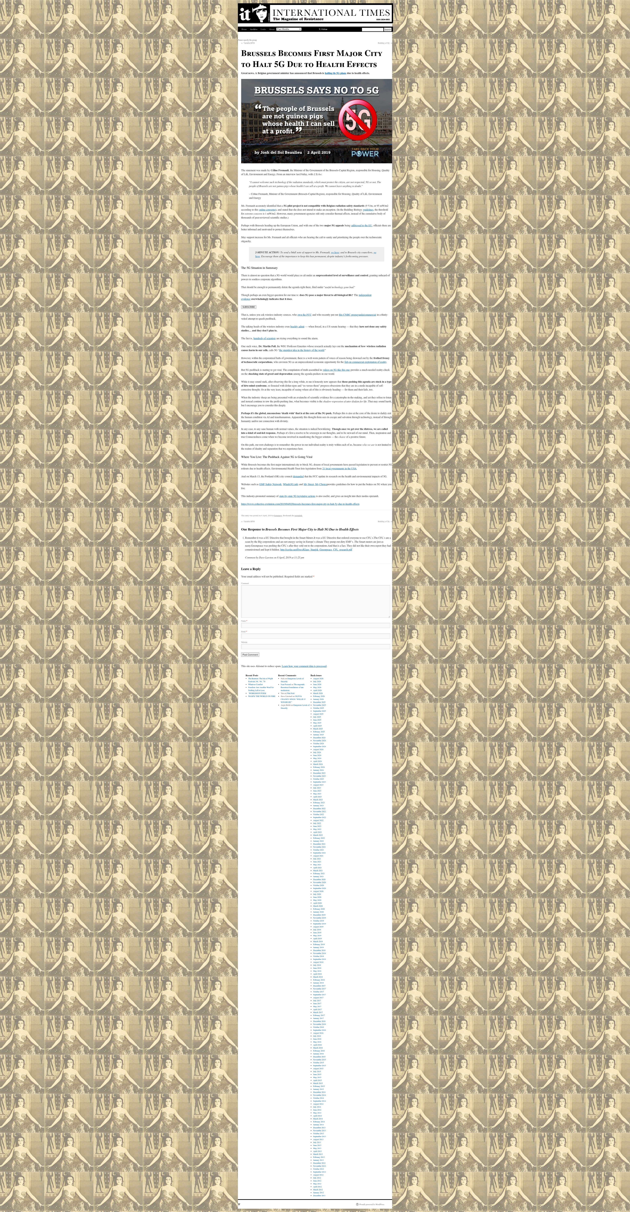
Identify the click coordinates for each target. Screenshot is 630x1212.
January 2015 (318, 1089)
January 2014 (318, 1124)
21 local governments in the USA (339, 468)
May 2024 (317, 758)
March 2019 (318, 941)
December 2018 (319, 950)
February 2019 (319, 944)
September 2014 (319, 1101)
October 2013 (318, 1133)
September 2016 (319, 1030)
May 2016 (317, 1041)
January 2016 (318, 1053)
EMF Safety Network (270, 484)
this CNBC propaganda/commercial (357, 314)
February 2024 (319, 767)
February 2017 (319, 1015)
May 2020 (317, 900)
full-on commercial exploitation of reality (365, 362)
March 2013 (318, 1154)
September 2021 (319, 852)
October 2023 (318, 779)
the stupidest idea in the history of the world (301, 350)
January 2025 (318, 734)
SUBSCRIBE (248, 307)
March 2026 (318, 693)
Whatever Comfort (255, 684)
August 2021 (318, 855)
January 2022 (318, 841)
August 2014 (318, 1104)
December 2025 (319, 702)
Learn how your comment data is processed (304, 666)
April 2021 (317, 867)
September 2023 (319, 781)
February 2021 (319, 873)
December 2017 (319, 985)
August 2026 (318, 678)
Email (244, 631)
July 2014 (317, 1106)
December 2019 (319, 914)
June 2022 (317, 826)
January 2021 (318, 876)
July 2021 (317, 858)
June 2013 (317, 1145)
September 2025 (319, 711)
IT (239, 1204)
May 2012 (317, 1183)
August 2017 (318, 997)
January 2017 (318, 1018)
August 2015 (318, 1068)
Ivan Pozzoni (286, 684)
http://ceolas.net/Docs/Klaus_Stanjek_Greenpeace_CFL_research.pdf (316, 549)
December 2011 (319, 1195)
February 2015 (319, 1086)
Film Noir (290, 693)
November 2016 (319, 1024)
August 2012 (318, 1174)
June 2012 (317, 1180)
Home (244, 29)
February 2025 (319, 731)
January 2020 (318, 911)
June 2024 (317, 755)
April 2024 (317, 761)
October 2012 (318, 1169)
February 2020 (319, 909)
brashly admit (297, 326)
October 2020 (318, 885)
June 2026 (317, 684)
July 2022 (317, 823)
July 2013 (317, 1142)
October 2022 (318, 814)
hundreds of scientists (264, 338)
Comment (245, 583)
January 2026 (318, 699)
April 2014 (317, 1115)
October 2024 (318, 743)
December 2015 (319, 1056)
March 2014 (318, 1118)
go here (335, 252)
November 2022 (319, 811)
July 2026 (317, 681)
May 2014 (317, 1112)
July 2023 (317, 787)
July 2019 (317, 929)
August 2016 (318, 1033)
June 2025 (317, 719)
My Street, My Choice (315, 484)
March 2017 (318, 1012)
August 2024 (318, 749)
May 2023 (317, 793)
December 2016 (319, 1021)
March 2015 (318, 1083)
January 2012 (318, 1192)
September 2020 (319, 888)
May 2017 (317, 1006)
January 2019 (318, 947)
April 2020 (317, 903)
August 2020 (318, 891)
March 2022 (318, 835)
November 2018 (319, 953)
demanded (298, 476)
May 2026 (317, 687)
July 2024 (317, 752)
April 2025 (317, 725)
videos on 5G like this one (336, 369)
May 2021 (317, 864)
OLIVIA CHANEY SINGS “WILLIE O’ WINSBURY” (293, 699)
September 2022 (319, 817)
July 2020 (317, 894)
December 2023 (319, 773)
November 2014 (319, 1095)
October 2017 (318, 991)
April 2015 (317, 1080)
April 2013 (317, 1151)
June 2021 (317, 861)
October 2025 (318, 708)
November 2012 (319, 1166)
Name (244, 620)
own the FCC (305, 314)
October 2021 (318, 849)
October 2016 (318, 1027)
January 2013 (318, 1160)
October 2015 (318, 1062)
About (272, 29)
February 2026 (319, 696)
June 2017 (317, 1003)
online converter (267, 209)
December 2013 (319, 1127)
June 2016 (317, 1039)
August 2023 (318, 784)
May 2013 (317, 1148)
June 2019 (317, 932)
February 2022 (319, 838)
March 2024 (318, 764)
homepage (278, 515)
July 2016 (317, 1036)
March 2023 (318, 799)
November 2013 (319, 1130)
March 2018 (318, 976)
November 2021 (319, 846)
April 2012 (317, 1186)
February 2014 (319, 1121)
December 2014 (319, 1092)
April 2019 (317, 938)
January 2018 (318, 982)
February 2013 (319, 1157)
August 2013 (318, 1139)
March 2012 (318, 1189)
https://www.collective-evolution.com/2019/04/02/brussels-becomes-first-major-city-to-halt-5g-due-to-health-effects (300, 504)
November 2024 (319, 740)
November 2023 (319, 776)
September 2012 (319, 1171)
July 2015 (317, 1071)
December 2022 (319, 808)
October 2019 (318, 920)
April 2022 (317, 832)
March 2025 (318, 728)
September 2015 (319, 1065)
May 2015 (317, 1077)
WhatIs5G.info (290, 484)
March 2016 (318, 1047)
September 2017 (319, 994)
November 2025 (319, 705)
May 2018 (317, 971)
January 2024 (318, 770)
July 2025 (317, 716)
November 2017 (319, 988)
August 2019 (318, 926)
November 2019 (319, 917)
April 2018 (317, 974)
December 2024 (319, 737)
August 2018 (318, 962)
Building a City (385, 43)
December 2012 (319, 1163)
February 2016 (319, 1050)
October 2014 (318, 1098)
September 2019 (319, 923)
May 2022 (317, 829)
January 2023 (318, 805)
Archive (253, 29)
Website (244, 642)
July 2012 (317, 1177)
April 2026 (317, 690)
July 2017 (317, 1000)
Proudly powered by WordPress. (372, 1204)
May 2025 (317, 722)
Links (263, 29)
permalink (298, 515)
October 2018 (318, 956)
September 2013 (319, 1136)
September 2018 (319, 959)
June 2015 (317, 1074)
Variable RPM (248, 43)
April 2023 (317, 796)
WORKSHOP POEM (257, 693)
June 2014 (317, 1109)
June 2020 (317, 897)
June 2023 (317, 790)
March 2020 (318, 906)
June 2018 (317, 968)
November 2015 (319, 1059)
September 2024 (319, 746)
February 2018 (319, 979)
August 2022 (318, 820)
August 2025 (318, 714)
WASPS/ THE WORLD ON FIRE (261, 696)
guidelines (368, 209)
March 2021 (318, 870)
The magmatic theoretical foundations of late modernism (293, 687)
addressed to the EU (361, 225)
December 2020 (319, 879)
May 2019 (317, 935)
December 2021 (319, 844)
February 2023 (319, 802)
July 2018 (317, 965)
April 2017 (317, 1009)
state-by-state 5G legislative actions (297, 496)
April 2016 (317, 1044)
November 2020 (319, 882)
